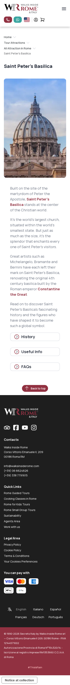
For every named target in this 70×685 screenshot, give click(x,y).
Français (21, 617)
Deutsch (38, 617)
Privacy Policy (12, 544)
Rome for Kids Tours (17, 504)
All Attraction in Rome (17, 48)
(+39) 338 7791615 (16, 475)
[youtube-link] (25, 427)
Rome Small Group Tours (19, 510)
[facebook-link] (16, 427)
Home (8, 37)
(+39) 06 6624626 (16, 470)
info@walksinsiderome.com (21, 466)
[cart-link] (42, 19)
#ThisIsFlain (35, 667)
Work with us (12, 527)
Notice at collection (19, 680)
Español (55, 609)
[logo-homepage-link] (21, 8)
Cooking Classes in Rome (20, 498)
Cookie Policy (12, 550)
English (21, 609)
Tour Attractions (14, 43)
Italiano (38, 609)
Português (56, 617)
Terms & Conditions (16, 556)
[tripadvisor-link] (7, 427)
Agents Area (12, 521)
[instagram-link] (34, 427)
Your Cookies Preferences (21, 561)
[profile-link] (35, 19)
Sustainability (12, 515)
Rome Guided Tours (17, 493)
